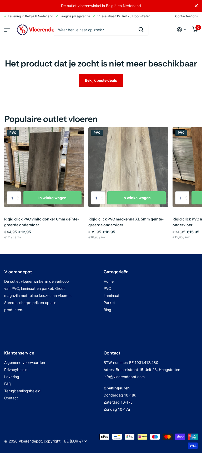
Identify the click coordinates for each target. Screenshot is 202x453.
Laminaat (111, 295)
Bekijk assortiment (7, 28)
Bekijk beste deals (101, 80)
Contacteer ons (186, 16)
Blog (107, 309)
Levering (11, 376)
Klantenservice (19, 353)
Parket (109, 302)
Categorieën (116, 271)
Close (196, 6)
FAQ (7, 384)
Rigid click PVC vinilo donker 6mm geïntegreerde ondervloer (41, 222)
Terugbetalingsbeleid (22, 391)
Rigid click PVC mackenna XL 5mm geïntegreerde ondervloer (126, 222)
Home (109, 281)
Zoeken (141, 30)
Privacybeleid (16, 369)
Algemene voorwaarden (24, 362)
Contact (11, 398)
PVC (107, 288)
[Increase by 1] (19, 193)
